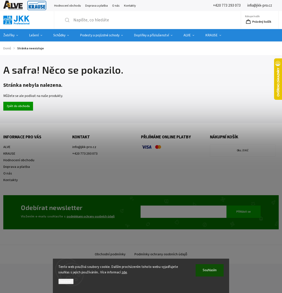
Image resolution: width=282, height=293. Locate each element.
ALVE (13, 6)
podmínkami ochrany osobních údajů (91, 216)
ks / (243, 150)
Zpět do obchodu (18, 106)
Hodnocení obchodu (67, 5)
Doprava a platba (96, 5)
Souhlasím (210, 270)
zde (124, 272)
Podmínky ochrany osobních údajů (160, 254)
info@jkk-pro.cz (84, 147)
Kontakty (130, 5)
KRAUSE (36, 6)
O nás (116, 5)
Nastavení (66, 281)
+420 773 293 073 (84, 153)
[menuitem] (13, 35)
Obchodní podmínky (110, 254)
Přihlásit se (243, 212)
